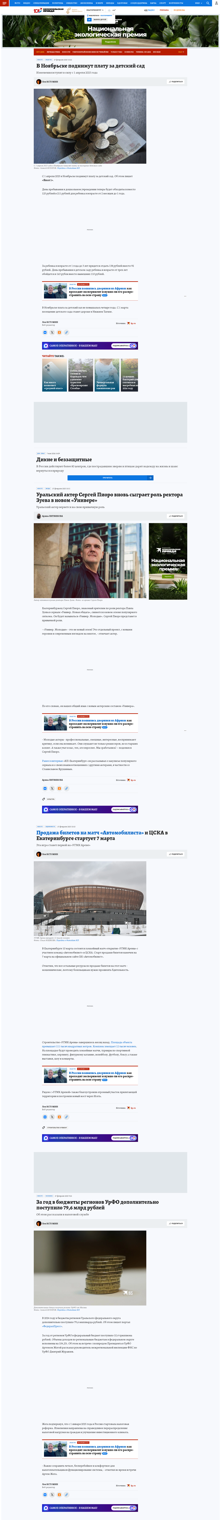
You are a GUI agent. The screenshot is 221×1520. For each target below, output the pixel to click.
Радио (151, 10)
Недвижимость (50, 826)
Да (89, 19)
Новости (66, 52)
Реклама (164, 10)
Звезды (110, 3)
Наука (153, 3)
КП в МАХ (157, 52)
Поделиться (177, 82)
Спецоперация (41, 3)
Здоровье (122, 3)
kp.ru (133, 323)
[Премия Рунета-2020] (72, 10)
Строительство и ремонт (57, 1128)
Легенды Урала (53, 52)
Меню (4, 3)
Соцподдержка (138, 3)
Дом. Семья (41, 453)
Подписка (179, 10)
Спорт (162, 3)
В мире (99, 3)
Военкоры (129, 52)
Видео (26, 3)
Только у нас (116, 52)
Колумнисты (176, 3)
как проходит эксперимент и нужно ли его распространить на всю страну (101, 292)
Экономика (86, 3)
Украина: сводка (143, 52)
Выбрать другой (100, 19)
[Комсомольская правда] (48, 10)
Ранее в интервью (52, 761)
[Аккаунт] (216, 3)
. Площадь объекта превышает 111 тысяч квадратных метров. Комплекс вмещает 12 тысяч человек (89, 1044)
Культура (50, 799)
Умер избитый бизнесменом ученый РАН (90, 52)
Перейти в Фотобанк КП (68, 168)
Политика (57, 3)
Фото (17, 3)
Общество (71, 3)
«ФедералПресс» (52, 1326)
